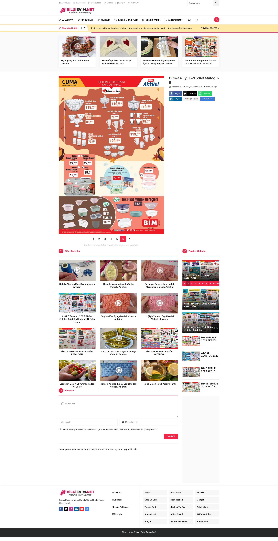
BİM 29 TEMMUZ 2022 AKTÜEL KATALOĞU (77, 353)
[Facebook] (61, 509)
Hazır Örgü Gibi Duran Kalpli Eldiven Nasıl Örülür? (116, 62)
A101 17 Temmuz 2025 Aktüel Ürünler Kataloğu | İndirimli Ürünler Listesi (77, 319)
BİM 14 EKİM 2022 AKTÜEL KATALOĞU (160, 353)
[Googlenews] (87, 509)
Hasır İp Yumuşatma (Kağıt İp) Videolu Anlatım (118, 285)
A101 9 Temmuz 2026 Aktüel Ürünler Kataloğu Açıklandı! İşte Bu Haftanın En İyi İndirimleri (134, 28)
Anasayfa (175, 87)
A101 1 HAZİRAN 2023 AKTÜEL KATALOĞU (200, 305)
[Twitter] (66, 509)
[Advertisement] (194, 126)
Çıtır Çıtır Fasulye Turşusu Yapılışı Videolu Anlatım (118, 353)
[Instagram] (71, 509)
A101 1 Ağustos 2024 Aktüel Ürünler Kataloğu (198, 329)
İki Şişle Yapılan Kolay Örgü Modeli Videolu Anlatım (118, 385)
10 (217, 283)
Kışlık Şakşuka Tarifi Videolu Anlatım (75, 62)
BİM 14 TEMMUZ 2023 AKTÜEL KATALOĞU (209, 386)
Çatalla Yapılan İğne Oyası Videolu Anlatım (77, 285)
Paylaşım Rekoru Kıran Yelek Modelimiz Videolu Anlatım (159, 285)
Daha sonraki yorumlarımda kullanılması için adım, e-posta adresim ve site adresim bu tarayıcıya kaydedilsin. (110, 429)
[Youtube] (81, 509)
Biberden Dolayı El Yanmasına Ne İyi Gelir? (77, 385)
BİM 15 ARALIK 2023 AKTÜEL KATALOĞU (199, 277)
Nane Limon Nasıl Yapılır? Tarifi (159, 383)
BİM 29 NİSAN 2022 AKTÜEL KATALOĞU (208, 340)
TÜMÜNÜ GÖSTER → (210, 28)
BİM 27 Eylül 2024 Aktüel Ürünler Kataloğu (199, 87)
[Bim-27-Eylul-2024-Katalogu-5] (111, 232)
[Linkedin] (76, 509)
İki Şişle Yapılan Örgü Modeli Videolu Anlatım (159, 318)
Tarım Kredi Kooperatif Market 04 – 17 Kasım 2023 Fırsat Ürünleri (200, 63)
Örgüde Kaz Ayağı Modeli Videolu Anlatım (118, 318)
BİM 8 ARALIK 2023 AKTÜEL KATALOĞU (208, 371)
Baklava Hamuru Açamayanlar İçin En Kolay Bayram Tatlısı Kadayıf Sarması (159, 63)
